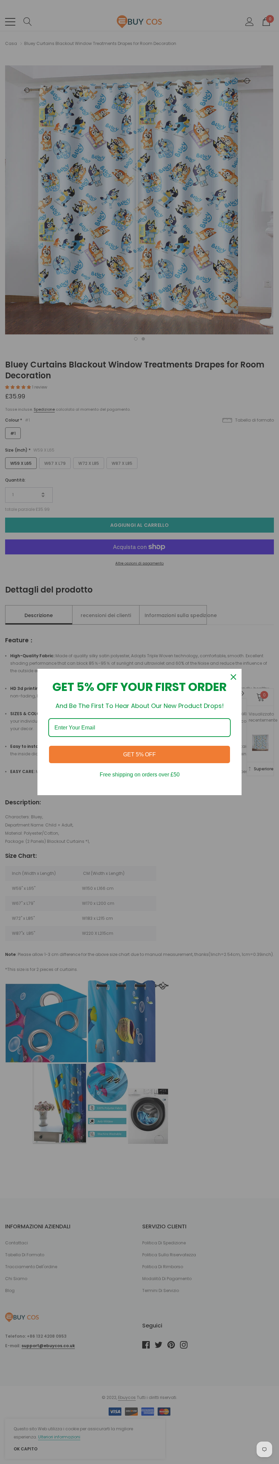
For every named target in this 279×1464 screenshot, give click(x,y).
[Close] (233, 677)
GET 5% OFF (139, 754)
